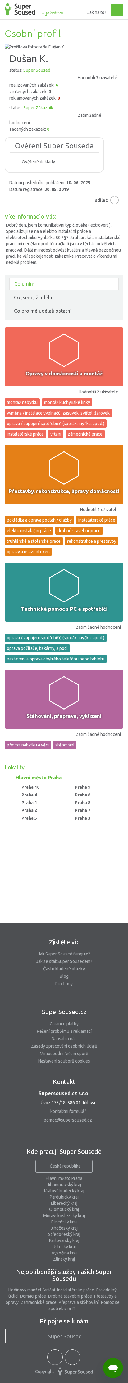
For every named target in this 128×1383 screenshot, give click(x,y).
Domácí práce (33, 1296)
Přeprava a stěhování (79, 1302)
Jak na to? (96, 12)
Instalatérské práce (75, 1289)
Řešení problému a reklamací (64, 1031)
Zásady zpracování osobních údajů (64, 1046)
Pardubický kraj (64, 1197)
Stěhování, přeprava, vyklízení (64, 716)
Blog (64, 976)
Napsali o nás (64, 1038)
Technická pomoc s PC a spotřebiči (64, 609)
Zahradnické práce (39, 1302)
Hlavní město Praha (64, 1178)
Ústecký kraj (64, 1246)
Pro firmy (64, 983)
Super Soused (65, 1336)
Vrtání (49, 1289)
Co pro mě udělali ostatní (42, 311)
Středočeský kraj (64, 1234)
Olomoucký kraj (64, 1209)
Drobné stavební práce (70, 1296)
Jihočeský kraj (64, 1228)
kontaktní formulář (68, 1111)
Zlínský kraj (64, 1259)
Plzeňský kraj (64, 1221)
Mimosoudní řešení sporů (64, 1053)
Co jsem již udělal (33, 297)
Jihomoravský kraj (64, 1184)
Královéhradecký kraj (64, 1190)
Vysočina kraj (64, 1252)
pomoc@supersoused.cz (68, 1120)
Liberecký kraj (64, 1203)
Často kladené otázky (64, 968)
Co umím (24, 284)
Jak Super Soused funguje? (64, 953)
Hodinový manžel (24, 1289)
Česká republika (65, 1165)
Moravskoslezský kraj (64, 1215)
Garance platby (64, 1023)
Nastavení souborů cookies (64, 1061)
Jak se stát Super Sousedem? (64, 961)
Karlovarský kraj (64, 1240)
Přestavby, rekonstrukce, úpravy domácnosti (64, 491)
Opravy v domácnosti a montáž (64, 373)
